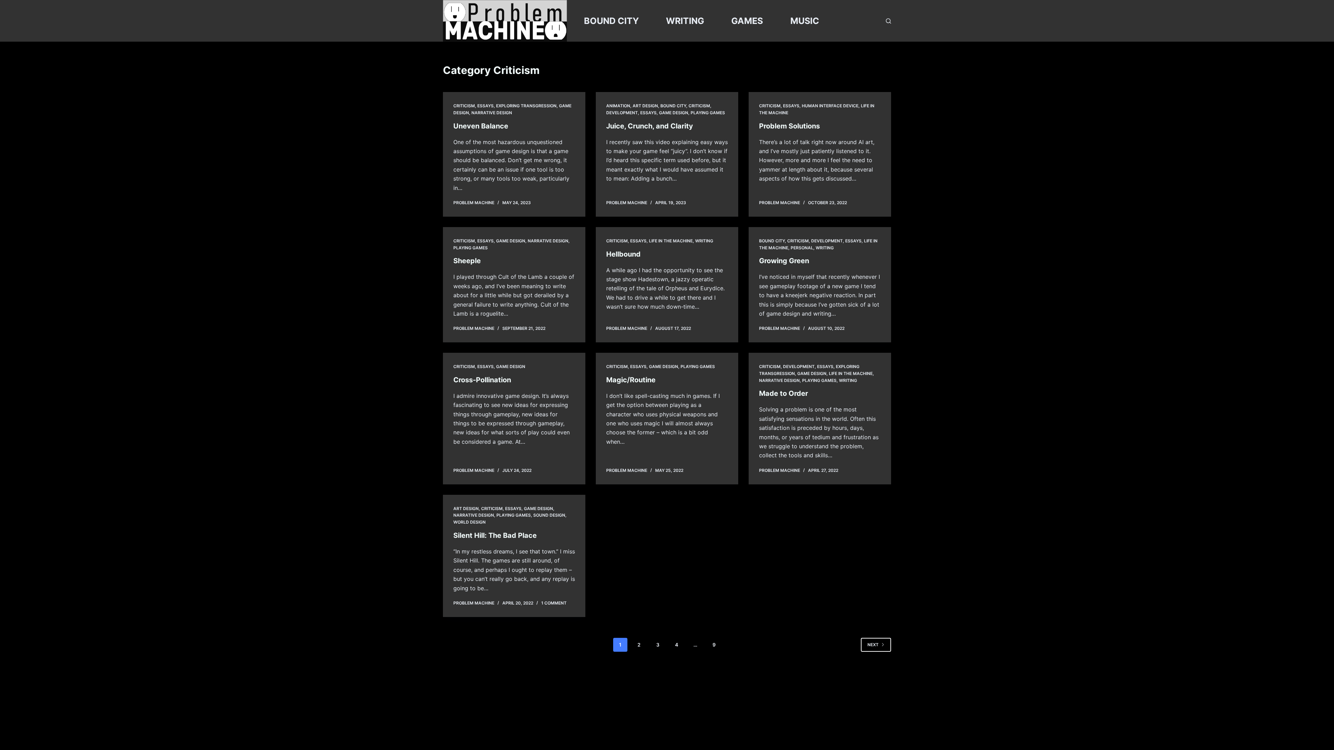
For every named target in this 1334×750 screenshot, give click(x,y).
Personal (802, 247)
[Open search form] (888, 21)
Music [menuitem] (804, 21)
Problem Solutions (789, 126)
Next (873, 644)
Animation (618, 105)
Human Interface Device (830, 105)
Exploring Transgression (526, 105)
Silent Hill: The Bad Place (495, 535)
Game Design (673, 112)
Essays (485, 105)
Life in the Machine (671, 240)
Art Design (645, 105)
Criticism (464, 105)
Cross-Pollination (482, 380)
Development (622, 112)
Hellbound (623, 254)
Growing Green (784, 261)
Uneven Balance (480, 126)
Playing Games (708, 112)
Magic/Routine (631, 380)
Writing (704, 240)
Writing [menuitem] (685, 21)
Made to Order (783, 393)
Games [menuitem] (747, 21)
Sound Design (549, 515)
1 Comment (554, 603)
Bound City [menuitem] (611, 21)
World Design (469, 522)
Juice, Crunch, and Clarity (649, 126)
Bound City (673, 105)
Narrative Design (491, 112)
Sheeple (467, 261)
